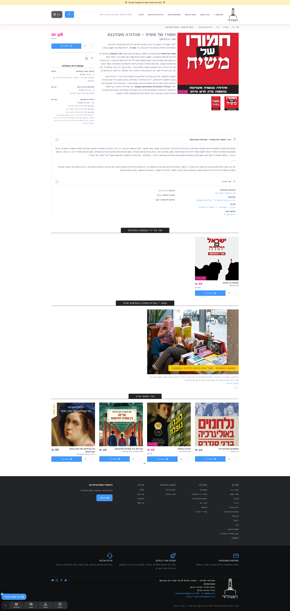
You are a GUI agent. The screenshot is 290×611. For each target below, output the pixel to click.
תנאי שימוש (171, 494)
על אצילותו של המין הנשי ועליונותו (82, 450)
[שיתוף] (86, 58)
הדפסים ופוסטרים (199, 498)
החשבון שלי (170, 489)
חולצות (204, 507)
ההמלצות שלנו (174, 14)
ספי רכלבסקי (167, 39)
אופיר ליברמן (179, 605)
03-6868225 (207, 593)
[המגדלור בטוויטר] (65, 580)
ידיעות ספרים (229, 214)
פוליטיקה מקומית (205, 27)
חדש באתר (205, 14)
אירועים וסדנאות (155, 14)
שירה (236, 503)
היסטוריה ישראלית (207, 207)
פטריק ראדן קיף (185, 451)
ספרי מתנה (234, 494)
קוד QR (141, 503)
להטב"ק (235, 516)
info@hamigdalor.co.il (185, 593)
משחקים (203, 489)
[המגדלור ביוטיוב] (52, 580)
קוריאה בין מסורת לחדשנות (129, 448)
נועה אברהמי (127, 451)
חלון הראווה (190, 14)
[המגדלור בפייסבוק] (61, 580)
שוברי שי (235, 489)
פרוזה (236, 498)
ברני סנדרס (234, 451)
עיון (217, 27)
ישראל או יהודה (231, 283)
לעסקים (140, 498)
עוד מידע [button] (227, 181)
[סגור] (2, 594)
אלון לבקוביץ (138, 451)
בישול (236, 520)
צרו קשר (140, 494)
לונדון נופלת (184, 448)
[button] (6, 605)
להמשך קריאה (233, 383)
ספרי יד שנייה (201, 511)
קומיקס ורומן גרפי (231, 511)
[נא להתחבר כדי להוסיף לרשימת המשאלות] (92, 58)
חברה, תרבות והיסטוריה (224, 200)
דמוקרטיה (222, 207)
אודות (141, 489)
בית (234, 27)
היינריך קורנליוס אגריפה (86, 454)
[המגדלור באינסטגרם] (57, 580)
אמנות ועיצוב (233, 529)
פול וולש (192, 605)
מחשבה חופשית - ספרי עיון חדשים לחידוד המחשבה (203, 368)
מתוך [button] (211, 139)
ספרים (225, 27)
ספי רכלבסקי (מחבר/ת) (225, 193)
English (235, 538)
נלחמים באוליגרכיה (229, 448)
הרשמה (103, 497)
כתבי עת (203, 503)
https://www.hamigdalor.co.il (200, 596)
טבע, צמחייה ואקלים (230, 533)
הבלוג (141, 14)
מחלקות (219, 14)
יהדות (232, 207)
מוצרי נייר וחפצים (199, 494)
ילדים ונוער (234, 507)
